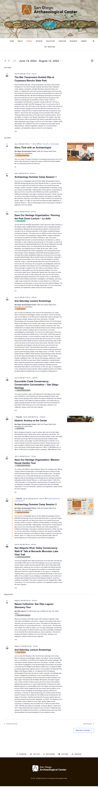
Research (73, 41)
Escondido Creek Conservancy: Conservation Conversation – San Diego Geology (36, 384)
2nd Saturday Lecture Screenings (33, 300)
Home (12, 41)
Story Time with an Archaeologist (33, 147)
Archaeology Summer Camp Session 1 (36, 176)
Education (50, 41)
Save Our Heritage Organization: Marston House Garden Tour (37, 461)
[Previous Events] (5, 61)
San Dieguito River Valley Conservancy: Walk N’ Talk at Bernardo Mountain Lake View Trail (36, 551)
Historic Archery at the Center (31, 420)
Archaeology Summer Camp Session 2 (36, 504)
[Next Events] (9, 61)
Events (29, 41)
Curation (62, 41)
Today (14, 61)
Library (84, 41)
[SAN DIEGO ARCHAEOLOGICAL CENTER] (49, 768)
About (20, 41)
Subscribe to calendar (83, 730)
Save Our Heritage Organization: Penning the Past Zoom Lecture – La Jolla (37, 216)
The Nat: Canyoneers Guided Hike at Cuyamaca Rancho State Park (34, 78)
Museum (39, 41)
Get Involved (49, 47)
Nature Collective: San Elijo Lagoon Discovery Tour (34, 605)
